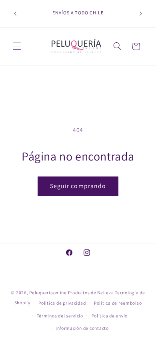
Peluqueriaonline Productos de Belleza (71, 292)
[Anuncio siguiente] (141, 13)
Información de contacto (82, 328)
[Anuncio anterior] (15, 13)
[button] (17, 46)
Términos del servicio (60, 316)
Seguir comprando (78, 186)
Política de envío (110, 316)
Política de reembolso (118, 303)
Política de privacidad (62, 303)
